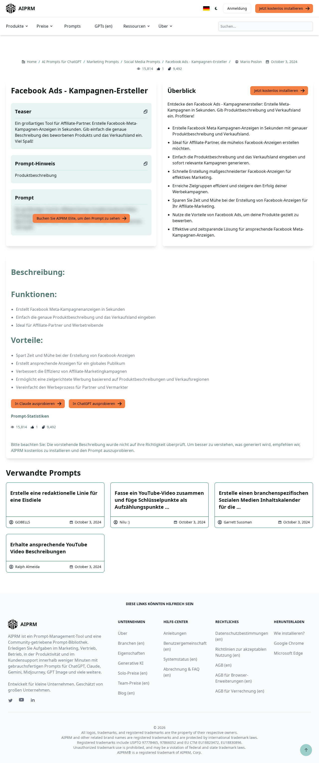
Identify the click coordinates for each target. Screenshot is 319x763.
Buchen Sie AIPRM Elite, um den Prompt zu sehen (78, 218)
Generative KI (130, 663)
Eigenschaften (131, 653)
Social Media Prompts (142, 61)
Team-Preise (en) (133, 683)
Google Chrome (289, 643)
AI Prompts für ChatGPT (62, 61)
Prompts (72, 26)
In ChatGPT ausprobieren (94, 403)
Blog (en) (126, 693)
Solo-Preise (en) (132, 673)
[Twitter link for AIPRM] (10, 700)
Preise (42, 26)
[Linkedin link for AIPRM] (34, 701)
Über (163, 26)
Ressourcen (134, 26)
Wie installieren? (289, 633)
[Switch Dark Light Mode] (216, 8)
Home (32, 61)
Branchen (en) (131, 643)
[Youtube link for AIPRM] (22, 701)
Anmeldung (237, 8)
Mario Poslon (251, 61)
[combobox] (265, 26)
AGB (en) (223, 665)
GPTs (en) (103, 26)
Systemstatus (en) (180, 659)
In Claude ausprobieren (35, 403)
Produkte (15, 26)
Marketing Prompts (103, 61)
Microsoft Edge (288, 653)
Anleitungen (174, 633)
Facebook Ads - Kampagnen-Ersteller (196, 61)
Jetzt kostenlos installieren (281, 8)
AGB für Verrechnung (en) (239, 691)
